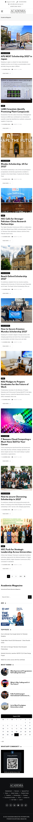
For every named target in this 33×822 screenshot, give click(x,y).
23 (30, 731)
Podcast (25, 795)
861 (21, 576)
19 (12, 731)
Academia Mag (6, 69)
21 (21, 731)
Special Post (25, 791)
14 (21, 728)
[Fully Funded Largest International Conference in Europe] (5, 695)
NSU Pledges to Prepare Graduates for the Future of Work (14, 384)
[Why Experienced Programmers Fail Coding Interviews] (5, 672)
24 (3, 734)
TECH (19, 797)
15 (25, 728)
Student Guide (25, 793)
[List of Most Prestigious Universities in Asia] (5, 706)
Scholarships (17, 795)
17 (3, 731)
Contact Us (26, 797)
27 (16, 734)
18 (7, 731)
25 (7, 734)
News (6, 793)
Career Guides (14, 793)
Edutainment (8, 791)
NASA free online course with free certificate (13, 659)
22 (25, 731)
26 (12, 734)
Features (8, 795)
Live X (20, 799)
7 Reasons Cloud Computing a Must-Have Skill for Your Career (16, 442)
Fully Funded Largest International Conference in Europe (19, 695)
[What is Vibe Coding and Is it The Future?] (5, 683)
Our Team (13, 799)
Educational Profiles (10, 797)
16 (30, 728)
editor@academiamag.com (16, 4)
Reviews (16, 791)
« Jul (2, 741)
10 (3, 728)
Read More (6, 73)
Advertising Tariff (15, 6)
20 (16, 731)
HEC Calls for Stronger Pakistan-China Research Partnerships (13, 221)
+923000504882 (22, 1)
